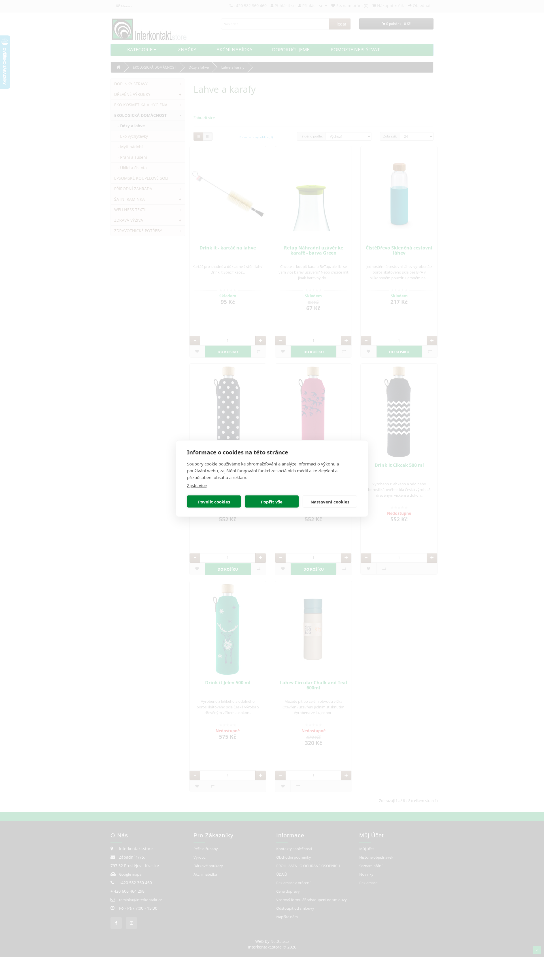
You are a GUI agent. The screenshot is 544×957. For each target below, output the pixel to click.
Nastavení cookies (330, 501)
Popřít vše (271, 501)
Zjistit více (197, 485)
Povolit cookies (214, 501)
